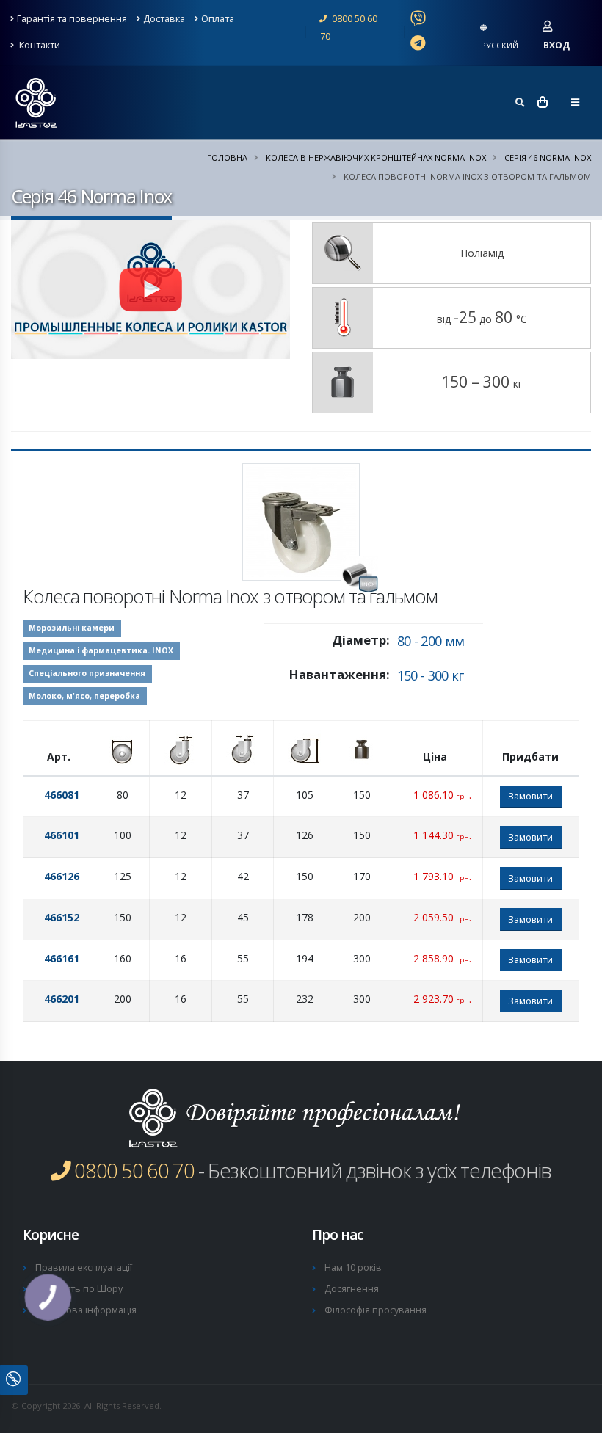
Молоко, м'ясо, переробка (84, 696)
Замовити (530, 795)
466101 (61, 835)
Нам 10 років (353, 1267)
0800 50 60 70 (348, 27)
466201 (61, 999)
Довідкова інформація (86, 1310)
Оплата (217, 18)
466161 (61, 958)
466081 (61, 795)
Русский (499, 45)
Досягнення (351, 1289)
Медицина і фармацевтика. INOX (101, 650)
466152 (61, 917)
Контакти (38, 45)
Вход (556, 45)
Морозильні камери (72, 628)
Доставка (164, 18)
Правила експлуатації (83, 1267)
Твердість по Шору (79, 1289)
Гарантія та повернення (72, 18)
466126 (61, 876)
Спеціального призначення (87, 673)
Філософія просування (375, 1310)
